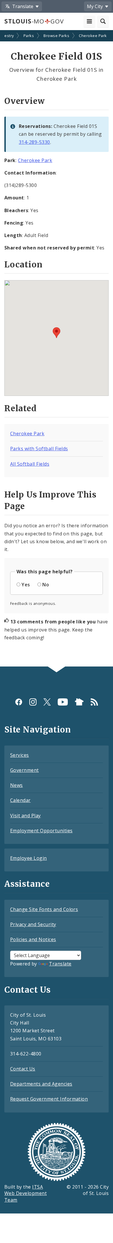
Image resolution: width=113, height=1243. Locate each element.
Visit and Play (25, 815)
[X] (47, 702)
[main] (56, 348)
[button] (56, 332)
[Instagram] (33, 702)
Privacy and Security (33, 924)
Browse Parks (56, 35)
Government (24, 770)
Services (19, 755)
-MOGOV (33, 21)
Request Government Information (49, 1099)
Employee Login (28, 858)
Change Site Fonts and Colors (44, 909)
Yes (25, 584)
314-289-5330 (34, 142)
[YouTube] (63, 702)
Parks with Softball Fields (39, 448)
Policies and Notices (33, 939)
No (45, 584)
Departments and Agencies (41, 1084)
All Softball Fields (29, 464)
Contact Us (22, 1069)
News (16, 785)
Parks (28, 35)
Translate (60, 964)
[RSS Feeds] (94, 702)
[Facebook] (18, 702)
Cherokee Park (93, 35)
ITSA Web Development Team (25, 1193)
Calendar (20, 800)
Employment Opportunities (41, 830)
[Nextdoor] (79, 702)
